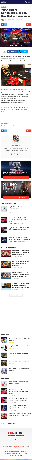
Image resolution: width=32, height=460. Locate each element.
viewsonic (16, 125)
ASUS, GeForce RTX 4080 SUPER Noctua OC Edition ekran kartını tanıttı (20, 274)
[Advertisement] (16, 315)
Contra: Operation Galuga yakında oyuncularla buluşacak (20, 263)
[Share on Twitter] (5, 24)
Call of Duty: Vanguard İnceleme (18, 353)
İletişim (24, 453)
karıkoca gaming (8, 125)
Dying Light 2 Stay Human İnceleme (19, 346)
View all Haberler (15, 295)
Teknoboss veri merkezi (20, 446)
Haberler (3, 6)
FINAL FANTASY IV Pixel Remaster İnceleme (19, 369)
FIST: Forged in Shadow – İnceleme (19, 361)
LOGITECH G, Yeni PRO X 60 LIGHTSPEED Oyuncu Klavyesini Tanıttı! (18, 219)
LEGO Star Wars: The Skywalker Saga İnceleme (19, 339)
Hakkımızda (24, 451)
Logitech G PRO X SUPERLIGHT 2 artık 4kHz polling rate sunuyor (19, 228)
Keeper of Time (14, 211)
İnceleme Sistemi (16, 456)
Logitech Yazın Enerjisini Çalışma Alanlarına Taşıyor (19, 208)
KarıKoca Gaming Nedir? (12, 451)
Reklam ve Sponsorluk (12, 453)
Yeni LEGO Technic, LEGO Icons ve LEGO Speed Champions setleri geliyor (20, 285)
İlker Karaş (10, 19)
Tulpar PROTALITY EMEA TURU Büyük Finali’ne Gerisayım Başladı (19, 238)
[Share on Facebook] (2, 24)
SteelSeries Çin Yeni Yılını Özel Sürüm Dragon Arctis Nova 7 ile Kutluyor (20, 252)
